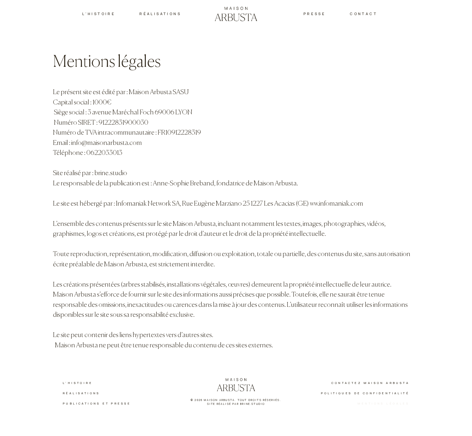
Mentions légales (383, 403)
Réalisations (160, 13)
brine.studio (110, 173)
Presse (314, 13)
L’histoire (98, 13)
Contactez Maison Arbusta (370, 383)
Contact (363, 13)
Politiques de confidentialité (365, 393)
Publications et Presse (97, 403)
